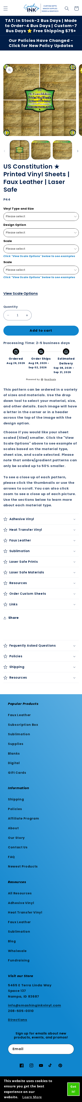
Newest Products (23, 866)
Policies (15, 809)
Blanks (14, 753)
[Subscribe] (69, 1049)
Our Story (16, 838)
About (13, 828)
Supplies (15, 744)
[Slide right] (77, 151)
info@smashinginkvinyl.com (34, 1005)
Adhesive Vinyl (21, 903)
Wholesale (17, 951)
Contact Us (18, 847)
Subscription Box (23, 725)
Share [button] (13, 618)
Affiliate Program (23, 818)
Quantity (10, 307)
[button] (5, 8)
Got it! (73, 1089)
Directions (17, 1020)
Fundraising (18, 960)
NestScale (50, 379)
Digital (14, 763)
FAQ (11, 857)
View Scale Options (20, 293)
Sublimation (19, 734)
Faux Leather (19, 715)
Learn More (32, 1097)
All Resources (20, 893)
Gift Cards (17, 773)
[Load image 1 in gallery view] (19, 149)
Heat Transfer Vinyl (25, 912)
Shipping (16, 799)
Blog (12, 941)
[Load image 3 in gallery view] (62, 149)
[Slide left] (4, 151)
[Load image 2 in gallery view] (41, 149)
